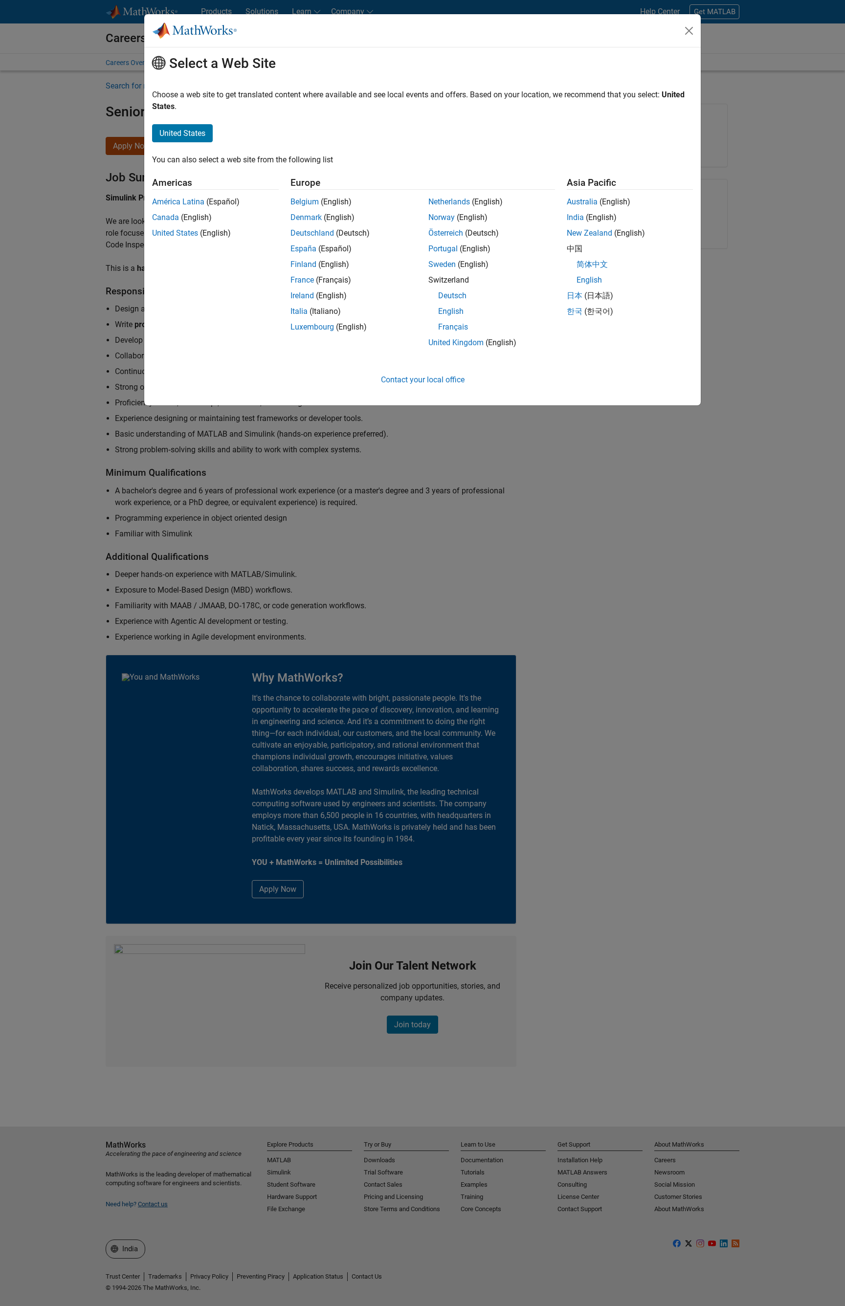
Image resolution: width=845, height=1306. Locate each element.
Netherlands (449, 201)
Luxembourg (312, 327)
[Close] (689, 31)
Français (453, 327)
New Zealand (589, 233)
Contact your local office (423, 379)
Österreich (445, 233)
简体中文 (592, 264)
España (303, 248)
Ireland (302, 295)
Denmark (306, 217)
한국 (574, 311)
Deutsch (452, 295)
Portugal (443, 248)
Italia (299, 311)
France (302, 280)
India (575, 217)
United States (175, 233)
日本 (574, 295)
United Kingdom (456, 342)
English (451, 311)
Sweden (442, 264)
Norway (441, 217)
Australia (582, 201)
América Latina (178, 201)
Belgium (304, 201)
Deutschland (312, 233)
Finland (303, 264)
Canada (165, 217)
